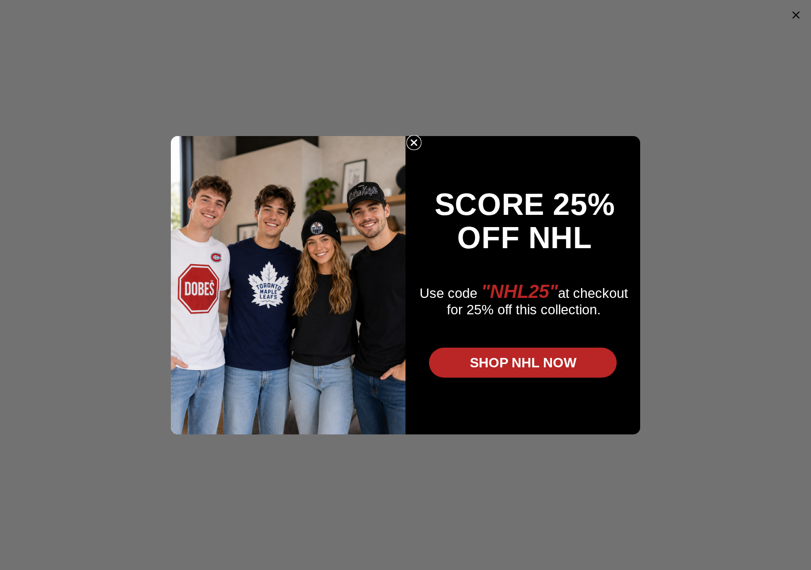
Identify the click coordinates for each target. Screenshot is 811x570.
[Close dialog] (414, 142)
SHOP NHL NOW (523, 362)
